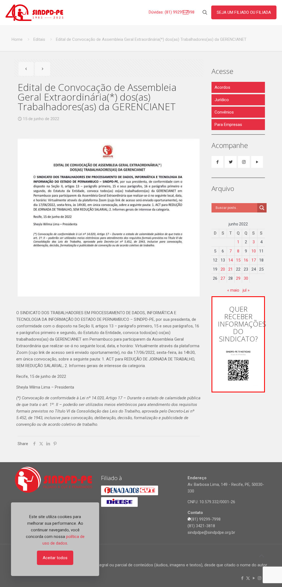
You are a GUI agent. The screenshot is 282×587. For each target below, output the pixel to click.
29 (238, 278)
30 (246, 278)
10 (253, 251)
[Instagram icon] (259, 578)
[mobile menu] (185, 12)
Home (17, 39)
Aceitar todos (55, 557)
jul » (246, 290)
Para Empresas (228, 124)
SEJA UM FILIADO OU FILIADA (244, 12)
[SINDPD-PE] (34, 12)
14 (230, 260)
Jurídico (222, 99)
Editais (39, 39)
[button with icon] (217, 162)
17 (253, 260)
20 (223, 269)
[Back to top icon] (261, 556)
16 (246, 260)
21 (230, 269)
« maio (233, 290)
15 (238, 260)
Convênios (224, 112)
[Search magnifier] (262, 207)
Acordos (222, 87)
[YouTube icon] (254, 578)
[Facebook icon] (242, 578)
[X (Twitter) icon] (248, 578)
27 (223, 278)
